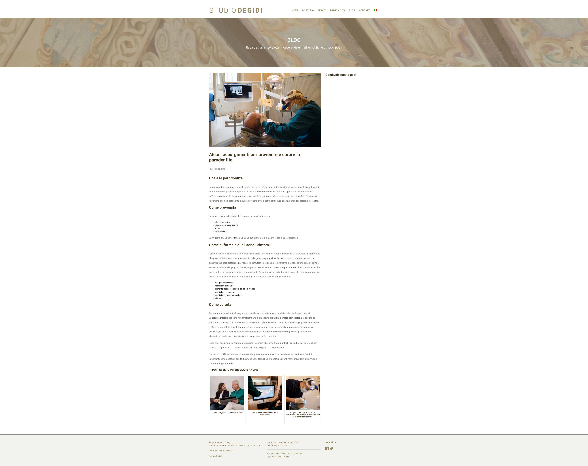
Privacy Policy (215, 456)
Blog (352, 10)
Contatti (364, 10)
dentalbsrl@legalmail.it (223, 450)
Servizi (322, 10)
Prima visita (337, 10)
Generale (221, 169)
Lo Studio (308, 10)
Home (295, 10)
